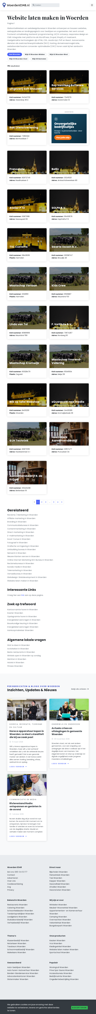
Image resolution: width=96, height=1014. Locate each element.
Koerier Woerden (15, 613)
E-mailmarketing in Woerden (20, 535)
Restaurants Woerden (17, 904)
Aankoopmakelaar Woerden (20, 630)
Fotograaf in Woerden (17, 542)
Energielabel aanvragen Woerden (22, 627)
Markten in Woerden (16, 659)
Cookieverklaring (15, 884)
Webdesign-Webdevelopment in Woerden (26, 577)
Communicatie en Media (23, 799)
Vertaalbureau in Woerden (19, 573)
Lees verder (17, 767)
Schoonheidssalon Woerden (20, 910)
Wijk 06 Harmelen (39, 59)
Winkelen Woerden (58, 904)
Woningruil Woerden (58, 967)
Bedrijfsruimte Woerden (60, 976)
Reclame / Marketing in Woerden (22, 514)
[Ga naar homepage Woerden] (15, 5)
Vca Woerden (55, 943)
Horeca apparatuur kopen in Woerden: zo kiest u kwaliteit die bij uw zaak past (26, 734)
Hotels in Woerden (15, 662)
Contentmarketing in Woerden (21, 528)
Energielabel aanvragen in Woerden (23, 620)
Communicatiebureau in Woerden (22, 525)
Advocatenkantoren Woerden (21, 976)
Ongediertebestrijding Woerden (64, 979)
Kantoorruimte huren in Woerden (22, 609)
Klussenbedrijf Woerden (18, 940)
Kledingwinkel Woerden (60, 946)
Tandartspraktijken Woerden (20, 913)
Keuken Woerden (57, 940)
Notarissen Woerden (16, 943)
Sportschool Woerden (59, 952)
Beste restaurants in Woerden (21, 652)
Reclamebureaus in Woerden (20, 563)
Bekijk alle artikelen (78, 689)
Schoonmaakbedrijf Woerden (20, 949)
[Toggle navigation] (92, 5)
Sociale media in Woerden (19, 566)
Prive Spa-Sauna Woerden (61, 970)
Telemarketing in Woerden (19, 570)
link (22, 595)
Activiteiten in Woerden (18, 648)
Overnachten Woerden (60, 919)
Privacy (10, 890)
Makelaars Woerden (16, 952)
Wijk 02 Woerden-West (59, 54)
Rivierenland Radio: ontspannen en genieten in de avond (25, 806)
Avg (9, 887)
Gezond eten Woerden (59, 890)
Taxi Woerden (55, 878)
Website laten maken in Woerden (22, 580)
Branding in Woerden (16, 521)
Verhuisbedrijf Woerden (18, 922)
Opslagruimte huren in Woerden (22, 616)
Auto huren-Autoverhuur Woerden (23, 970)
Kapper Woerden (57, 881)
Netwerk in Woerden (16, 553)
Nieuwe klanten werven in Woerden (23, 556)
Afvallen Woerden (57, 887)
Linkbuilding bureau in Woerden (21, 549)
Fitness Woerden (15, 666)
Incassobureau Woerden (60, 973)
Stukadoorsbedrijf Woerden (20, 919)
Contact (11, 875)
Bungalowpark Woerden (60, 925)
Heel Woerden (14, 54)
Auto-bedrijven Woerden (18, 967)
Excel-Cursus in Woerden (18, 539)
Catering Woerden (15, 907)
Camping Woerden (58, 916)
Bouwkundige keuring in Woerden (22, 623)
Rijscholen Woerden (58, 872)
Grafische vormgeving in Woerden (23, 546)
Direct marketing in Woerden (20, 532)
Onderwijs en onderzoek (66, 724)
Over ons (11, 881)
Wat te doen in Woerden (18, 645)
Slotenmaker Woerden (17, 979)
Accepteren (79, 1008)
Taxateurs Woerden (16, 946)
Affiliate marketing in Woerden (21, 518)
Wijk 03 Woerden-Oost (18, 59)
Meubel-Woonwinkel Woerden (63, 907)
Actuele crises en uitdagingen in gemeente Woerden (67, 731)
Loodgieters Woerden (17, 916)
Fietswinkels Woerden (59, 875)
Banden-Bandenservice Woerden (22, 973)
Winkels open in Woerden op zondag (24, 655)
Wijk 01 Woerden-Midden (35, 54)
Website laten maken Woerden (63, 949)
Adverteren (12, 878)
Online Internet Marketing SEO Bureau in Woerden (30, 560)
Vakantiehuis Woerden (59, 922)
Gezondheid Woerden (59, 884)
